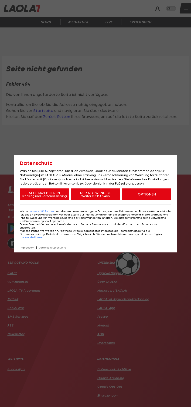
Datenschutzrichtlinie (52, 247)
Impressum (27, 247)
